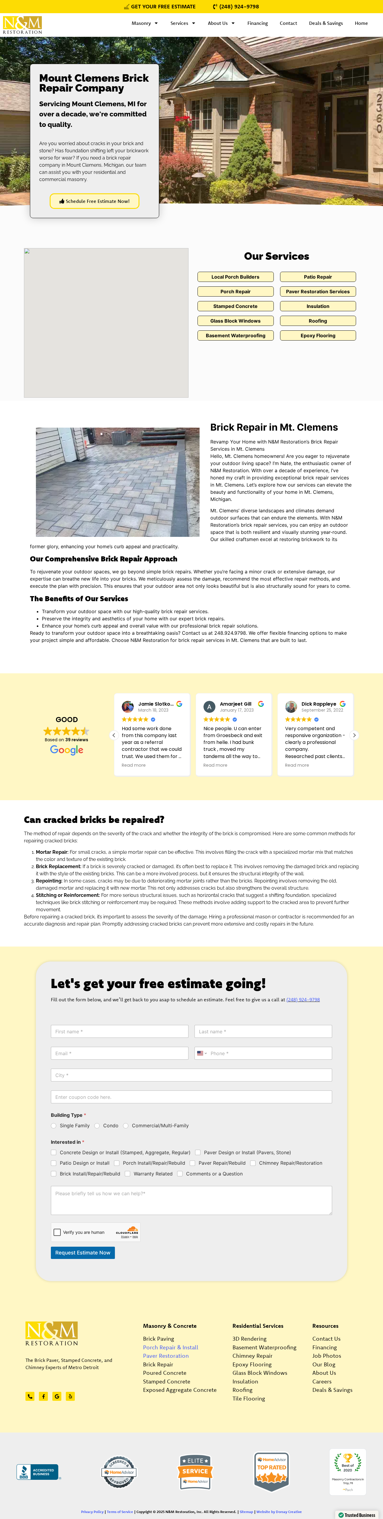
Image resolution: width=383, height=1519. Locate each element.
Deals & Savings (326, 23)
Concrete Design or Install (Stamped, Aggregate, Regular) (125, 1152)
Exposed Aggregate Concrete (180, 1389)
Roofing (318, 321)
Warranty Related (153, 1174)
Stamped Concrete (235, 306)
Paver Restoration (166, 1355)
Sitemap (246, 1511)
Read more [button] (134, 765)
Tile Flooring (248, 1398)
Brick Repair (158, 1364)
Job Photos (326, 1355)
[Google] (56, 1396)
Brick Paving (158, 1338)
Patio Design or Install (85, 1163)
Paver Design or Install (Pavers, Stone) (247, 1152)
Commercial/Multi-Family (160, 1125)
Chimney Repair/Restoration (290, 1163)
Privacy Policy (92, 1511)
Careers (322, 1381)
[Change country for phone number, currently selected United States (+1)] (201, 1053)
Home (361, 23)
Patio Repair (318, 277)
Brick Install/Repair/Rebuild (90, 1174)
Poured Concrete (164, 1372)
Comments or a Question (214, 1174)
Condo (110, 1125)
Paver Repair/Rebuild (222, 1163)
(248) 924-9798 (303, 999)
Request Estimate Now (82, 1253)
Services (179, 23)
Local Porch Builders (235, 277)
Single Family (75, 1125)
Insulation (318, 306)
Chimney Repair (252, 1355)
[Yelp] (70, 1396)
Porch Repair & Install (170, 1347)
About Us (218, 23)
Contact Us (326, 1338)
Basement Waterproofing (235, 335)
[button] (354, 735)
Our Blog (323, 1364)
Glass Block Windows (235, 321)
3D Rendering (249, 1338)
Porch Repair (236, 291)
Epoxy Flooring (318, 335)
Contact (288, 23)
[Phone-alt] (29, 1396)
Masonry (141, 23)
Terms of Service (120, 1511)
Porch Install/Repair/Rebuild (154, 1163)
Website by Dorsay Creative (279, 1511)
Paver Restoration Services (318, 291)
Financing (257, 23)
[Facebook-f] (43, 1396)
